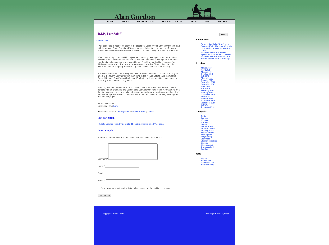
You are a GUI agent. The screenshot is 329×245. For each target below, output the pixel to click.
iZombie (204, 120)
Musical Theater (172, 21)
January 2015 (207, 99)
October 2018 (207, 74)
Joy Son (204, 122)
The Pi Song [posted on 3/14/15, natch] (149, 124)
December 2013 (207, 107)
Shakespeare (206, 135)
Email (101, 173)
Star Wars (205, 139)
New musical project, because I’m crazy (215, 49)
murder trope (207, 126)
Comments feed (207, 162)
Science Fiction (207, 132)
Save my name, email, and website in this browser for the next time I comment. (136, 188)
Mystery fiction (207, 130)
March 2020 (206, 68)
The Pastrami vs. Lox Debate (213, 52)
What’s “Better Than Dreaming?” (216, 58)
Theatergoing (207, 145)
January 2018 (207, 80)
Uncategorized (123, 111)
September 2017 (208, 82)
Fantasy (204, 118)
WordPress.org (207, 165)
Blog (194, 21)
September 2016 (208, 84)
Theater (204, 143)
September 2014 (208, 103)
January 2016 (207, 92)
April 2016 (205, 88)
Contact (222, 21)
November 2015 (208, 94)
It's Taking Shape (222, 214)
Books (125, 21)
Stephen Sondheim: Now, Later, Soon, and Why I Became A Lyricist (216, 45)
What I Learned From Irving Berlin (113, 124)
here (115, 106)
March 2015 (206, 97)
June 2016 (205, 86)
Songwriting (206, 137)
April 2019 (205, 70)
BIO (207, 21)
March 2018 (206, 78)
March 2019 (206, 72)
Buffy (203, 116)
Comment (103, 159)
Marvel (204, 124)
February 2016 (207, 90)
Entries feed (206, 160)
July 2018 (205, 76)
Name (101, 166)
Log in (204, 158)
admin (151, 111)
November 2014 (208, 101)
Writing (204, 149)
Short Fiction (145, 21)
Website (101, 181)
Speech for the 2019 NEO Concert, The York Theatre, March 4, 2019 (216, 55)
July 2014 (205, 105)
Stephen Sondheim (209, 141)
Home (110, 21)
